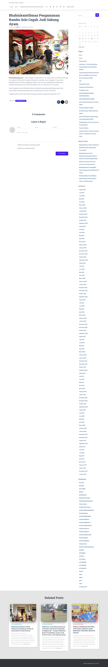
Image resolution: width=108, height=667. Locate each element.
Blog (16, 6)
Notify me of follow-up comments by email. (29, 145)
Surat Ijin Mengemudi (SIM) (86, 107)
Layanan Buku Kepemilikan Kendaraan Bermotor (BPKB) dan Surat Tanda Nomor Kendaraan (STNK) (89, 75)
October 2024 (82, 257)
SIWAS (81, 577)
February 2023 (83, 318)
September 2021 (83, 370)
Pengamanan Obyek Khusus (86, 87)
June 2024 (82, 269)
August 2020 (82, 410)
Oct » (83, 47)
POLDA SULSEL (83, 504)
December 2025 (83, 214)
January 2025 (82, 247)
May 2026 (81, 199)
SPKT (80, 580)
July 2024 (81, 266)
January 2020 (82, 431)
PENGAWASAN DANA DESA (86, 501)
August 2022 (82, 336)
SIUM (80, 574)
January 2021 (82, 394)
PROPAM (81, 550)
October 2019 (82, 440)
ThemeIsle (96, 663)
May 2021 (81, 382)
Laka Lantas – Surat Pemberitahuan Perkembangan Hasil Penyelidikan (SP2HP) (88, 67)
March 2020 (82, 425)
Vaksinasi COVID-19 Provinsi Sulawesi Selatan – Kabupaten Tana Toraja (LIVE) (89, 133)
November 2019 (83, 437)
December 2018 (83, 471)
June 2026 (82, 195)
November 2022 (83, 327)
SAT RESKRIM (82, 565)
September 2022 (83, 333)
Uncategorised (83, 586)
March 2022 (82, 351)
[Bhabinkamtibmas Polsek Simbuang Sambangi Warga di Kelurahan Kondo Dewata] (23, 612)
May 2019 (81, 456)
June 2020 (82, 416)
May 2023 (81, 309)
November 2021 (83, 364)
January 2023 (82, 321)
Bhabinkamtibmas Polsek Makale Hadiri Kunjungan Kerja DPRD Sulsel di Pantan (89, 170)
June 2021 (82, 379)
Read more (27, 644)
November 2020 (83, 400)
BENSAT (81, 492)
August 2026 (82, 189)
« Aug (79, 47)
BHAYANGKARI (83, 495)
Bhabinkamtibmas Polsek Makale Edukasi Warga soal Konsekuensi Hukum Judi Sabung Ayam (87, 178)
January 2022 (82, 358)
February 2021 (83, 391)
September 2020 (83, 407)
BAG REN (81, 485)
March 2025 (82, 241)
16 (79, 38)
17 (82, 38)
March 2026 (82, 205)
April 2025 (81, 238)
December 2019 (83, 434)
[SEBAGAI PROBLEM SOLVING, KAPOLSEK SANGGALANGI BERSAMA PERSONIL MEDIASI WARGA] (85, 612)
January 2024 (82, 284)
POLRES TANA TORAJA (85, 507)
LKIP (47, 6)
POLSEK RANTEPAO (84, 519)
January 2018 (82, 474)
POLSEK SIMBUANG (84, 541)
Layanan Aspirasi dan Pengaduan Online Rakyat (31, 6)
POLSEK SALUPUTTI (84, 528)
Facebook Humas (53, 7)
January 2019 (82, 468)
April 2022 (81, 348)
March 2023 (82, 315)
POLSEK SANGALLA (84, 531)
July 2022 (81, 339)
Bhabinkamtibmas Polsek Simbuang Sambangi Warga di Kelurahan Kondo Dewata (22, 629)
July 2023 (81, 303)
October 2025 (82, 220)
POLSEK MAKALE (83, 513)
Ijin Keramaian (83, 61)
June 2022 (82, 342)
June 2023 (82, 306)
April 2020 (81, 422)
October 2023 (82, 293)
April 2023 (81, 312)
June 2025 (82, 232)
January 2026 (82, 211)
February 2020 (83, 428)
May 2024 (81, 272)
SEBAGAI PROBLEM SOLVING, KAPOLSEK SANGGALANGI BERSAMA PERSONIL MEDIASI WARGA (84, 630)
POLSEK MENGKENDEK (85, 516)
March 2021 (82, 388)
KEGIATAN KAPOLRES (84, 498)
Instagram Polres (64, 7)
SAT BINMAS (82, 553)
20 (91, 38)
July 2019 (81, 449)
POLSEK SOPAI (83, 544)
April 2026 (81, 202)
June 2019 (82, 452)
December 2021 (83, 361)
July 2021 (81, 376)
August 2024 (82, 263)
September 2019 (83, 443)
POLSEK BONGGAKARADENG (86, 510)
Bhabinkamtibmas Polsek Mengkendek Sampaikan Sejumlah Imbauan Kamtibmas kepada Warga (88, 156)
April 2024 (81, 275)
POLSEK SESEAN (83, 537)
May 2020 (81, 419)
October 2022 (82, 330)
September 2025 (83, 223)
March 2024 (82, 278)
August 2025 (82, 226)
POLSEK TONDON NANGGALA (86, 547)
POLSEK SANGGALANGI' (20, 100)
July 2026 (81, 192)
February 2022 (83, 355)
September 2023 (83, 296)
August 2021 (82, 373)
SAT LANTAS (82, 559)
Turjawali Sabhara (83, 128)
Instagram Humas (60, 7)
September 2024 (83, 260)
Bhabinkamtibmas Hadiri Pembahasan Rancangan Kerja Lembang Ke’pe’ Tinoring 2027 (89, 147)
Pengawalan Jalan (84, 90)
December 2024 (83, 251)
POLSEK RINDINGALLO (85, 522)
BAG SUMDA (82, 489)
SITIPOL (81, 571)
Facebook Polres (50, 7)
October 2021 (82, 367)
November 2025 (83, 217)
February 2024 (83, 281)
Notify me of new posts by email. (26, 148)
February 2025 (83, 244)
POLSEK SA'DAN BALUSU (85, 525)
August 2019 (82, 446)
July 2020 (81, 413)
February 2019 (83, 465)
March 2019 (82, 462)
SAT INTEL (81, 556)
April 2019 (81, 459)
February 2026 (83, 208)
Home (11, 6)
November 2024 (83, 254)
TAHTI (80, 583)
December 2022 (83, 324)
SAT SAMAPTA (82, 568)
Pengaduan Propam (84, 84)
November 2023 (83, 290)
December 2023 (83, 287)
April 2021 (81, 385)
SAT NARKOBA (82, 562)
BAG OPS (81, 482)
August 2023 (82, 299)
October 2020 (82, 403)
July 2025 (81, 229)
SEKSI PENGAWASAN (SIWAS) (86, 99)
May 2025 (81, 235)
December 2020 (83, 397)
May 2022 (81, 345)
